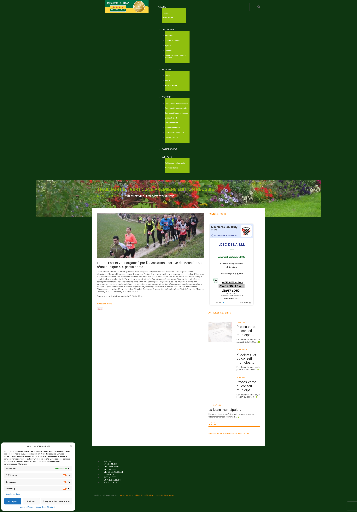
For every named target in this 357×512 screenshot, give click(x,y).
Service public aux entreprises (176, 113)
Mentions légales (26, 507)
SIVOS (167, 80)
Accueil (162, 7)
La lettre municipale (172, 40)
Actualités (169, 35)
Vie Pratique (110, 481)
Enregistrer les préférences (56, 501)
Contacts (167, 157)
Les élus (168, 50)
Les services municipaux (174, 132)
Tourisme (165, 13)
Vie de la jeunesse (113, 484)
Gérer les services (13, 494)
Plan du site (110, 494)
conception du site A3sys (164, 507)
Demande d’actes (171, 118)
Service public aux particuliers (176, 103)
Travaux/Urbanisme (172, 127)
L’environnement (171, 122)
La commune (168, 29)
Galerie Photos (167, 17)
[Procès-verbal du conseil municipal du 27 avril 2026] (220, 387)
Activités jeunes (171, 85)
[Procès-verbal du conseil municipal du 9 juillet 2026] (220, 359)
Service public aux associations (177, 108)
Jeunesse (166, 69)
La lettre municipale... (246, 412)
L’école (167, 75)
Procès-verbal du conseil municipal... (247, 331)
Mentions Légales (126, 507)
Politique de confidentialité (45, 507)
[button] (70, 446)
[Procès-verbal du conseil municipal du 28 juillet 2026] (220, 332)
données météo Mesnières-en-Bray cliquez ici (228, 445)
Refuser (31, 501)
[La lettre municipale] (220, 415)
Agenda (168, 45)
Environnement (169, 149)
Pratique (166, 97)
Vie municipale (112, 478)
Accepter (12, 501)
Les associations (171, 137)
